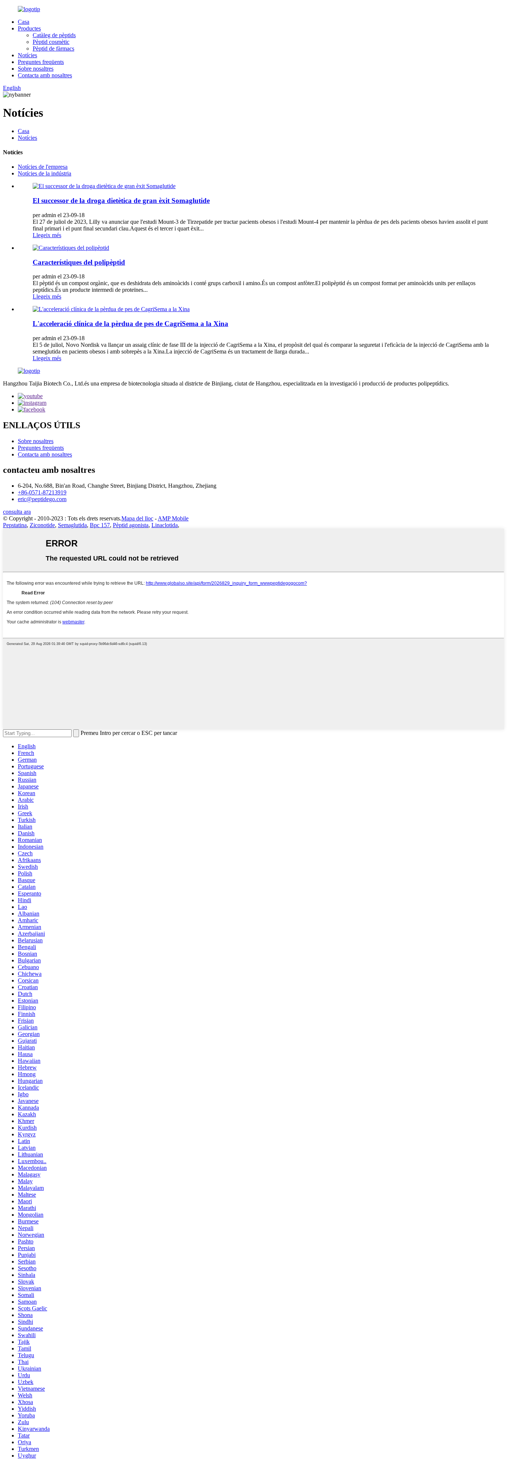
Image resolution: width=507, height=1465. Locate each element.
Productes (29, 28)
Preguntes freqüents (41, 62)
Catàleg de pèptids (54, 35)
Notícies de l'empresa (43, 167)
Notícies (27, 55)
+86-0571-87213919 (42, 492)
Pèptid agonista (130, 525)
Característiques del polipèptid (79, 262)
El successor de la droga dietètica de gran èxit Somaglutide (121, 200)
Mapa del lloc (137, 518)
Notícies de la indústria (44, 173)
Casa (23, 22)
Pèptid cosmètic (51, 42)
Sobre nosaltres (35, 68)
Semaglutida (72, 525)
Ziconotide (42, 525)
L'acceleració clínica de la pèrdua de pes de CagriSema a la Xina (130, 323)
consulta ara (17, 512)
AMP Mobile (173, 518)
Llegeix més (47, 235)
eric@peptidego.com (42, 499)
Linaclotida (164, 525)
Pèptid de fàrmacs (53, 48)
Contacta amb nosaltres (45, 75)
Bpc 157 (100, 525)
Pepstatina (15, 525)
